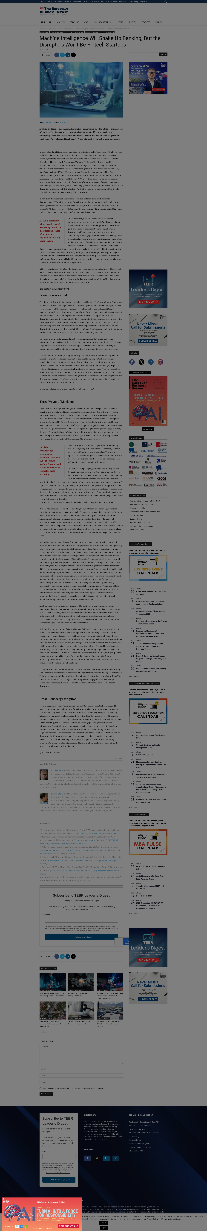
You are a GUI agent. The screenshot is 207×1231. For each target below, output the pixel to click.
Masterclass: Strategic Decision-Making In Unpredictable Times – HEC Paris (151, 765)
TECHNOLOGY (51, 29)
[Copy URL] (73, 55)
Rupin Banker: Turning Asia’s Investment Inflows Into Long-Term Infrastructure (51, 1024)
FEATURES (146, 22)
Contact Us (143, 2)
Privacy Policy (58, 1219)
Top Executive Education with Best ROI (145, 501)
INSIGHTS (132, 22)
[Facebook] (56, 55)
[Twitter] (62, 55)
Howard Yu (62, 122)
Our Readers (58, 2)
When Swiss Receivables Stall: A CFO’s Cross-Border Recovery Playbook (108, 1024)
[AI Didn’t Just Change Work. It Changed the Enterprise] (81, 982)
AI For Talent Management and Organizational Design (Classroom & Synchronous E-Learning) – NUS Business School (151, 788)
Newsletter (95, 2)
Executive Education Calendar (141, 526)
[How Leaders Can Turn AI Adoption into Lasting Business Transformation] (53, 982)
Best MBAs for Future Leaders (142, 504)
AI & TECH (61, 22)
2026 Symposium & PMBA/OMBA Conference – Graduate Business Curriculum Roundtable (149, 905)
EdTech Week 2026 (144, 896)
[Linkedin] (67, 55)
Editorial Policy (133, 2)
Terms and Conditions (77, 1219)
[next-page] (44, 1031)
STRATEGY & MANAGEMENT (93, 32)
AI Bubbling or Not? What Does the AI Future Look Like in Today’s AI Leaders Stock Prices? (110, 995)
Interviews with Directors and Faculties (145, 512)
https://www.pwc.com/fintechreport (98, 833)
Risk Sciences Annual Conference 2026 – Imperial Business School (150, 602)
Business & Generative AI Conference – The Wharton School (151, 622)
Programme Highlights (138, 508)
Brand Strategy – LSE (145, 754)
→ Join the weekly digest (81, 937)
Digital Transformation (65, 29)
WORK (86, 22)
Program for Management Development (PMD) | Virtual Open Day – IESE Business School (150, 633)
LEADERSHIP (46, 22)
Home (41, 2)
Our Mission (77, 2)
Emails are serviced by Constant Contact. (88, 930)
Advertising (122, 2)
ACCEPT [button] (104, 1223)
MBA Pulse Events (137, 530)
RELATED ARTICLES (48, 968)
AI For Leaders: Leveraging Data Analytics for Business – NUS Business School (149, 646)
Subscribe (86, 2)
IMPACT (120, 22)
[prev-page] (41, 1031)
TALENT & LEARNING (103, 22)
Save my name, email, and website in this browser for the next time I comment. (73, 1088)
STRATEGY (74, 22)
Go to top (119, 759)
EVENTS (158, 22)
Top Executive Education (109, 2)
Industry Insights (136, 515)
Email (47, 915)
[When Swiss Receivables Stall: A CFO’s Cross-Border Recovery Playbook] (110, 1011)
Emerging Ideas (79, 32)
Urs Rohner (47, 122)
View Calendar (134, 676)
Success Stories (136, 519)
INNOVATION (69, 32)
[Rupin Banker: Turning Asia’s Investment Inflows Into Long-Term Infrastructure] (53, 1011)
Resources (67, 2)
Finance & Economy (108, 32)
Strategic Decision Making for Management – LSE (148, 746)
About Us (49, 2)
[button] (165, 2)
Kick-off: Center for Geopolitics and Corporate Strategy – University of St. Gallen (151, 659)
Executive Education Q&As (140, 522)
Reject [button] (103, 1228)
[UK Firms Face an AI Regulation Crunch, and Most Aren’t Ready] (81, 1011)
